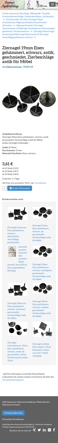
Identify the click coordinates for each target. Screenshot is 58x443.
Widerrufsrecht (43, 402)
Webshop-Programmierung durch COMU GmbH (18, 427)
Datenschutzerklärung (26, 402)
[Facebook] (54, 431)
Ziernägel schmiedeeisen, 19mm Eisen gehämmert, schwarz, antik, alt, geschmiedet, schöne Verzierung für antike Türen (17, 351)
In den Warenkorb (21, 188)
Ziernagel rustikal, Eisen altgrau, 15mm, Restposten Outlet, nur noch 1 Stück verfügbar (41, 350)
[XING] (34, 431)
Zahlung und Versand (11, 405)
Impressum (11, 402)
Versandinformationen (13, 380)
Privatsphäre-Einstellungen (13, 419)
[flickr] (49, 431)
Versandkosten (40, 183)
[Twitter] (39, 431)
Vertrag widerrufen (13, 413)
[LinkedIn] (44, 431)
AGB (4, 402)
